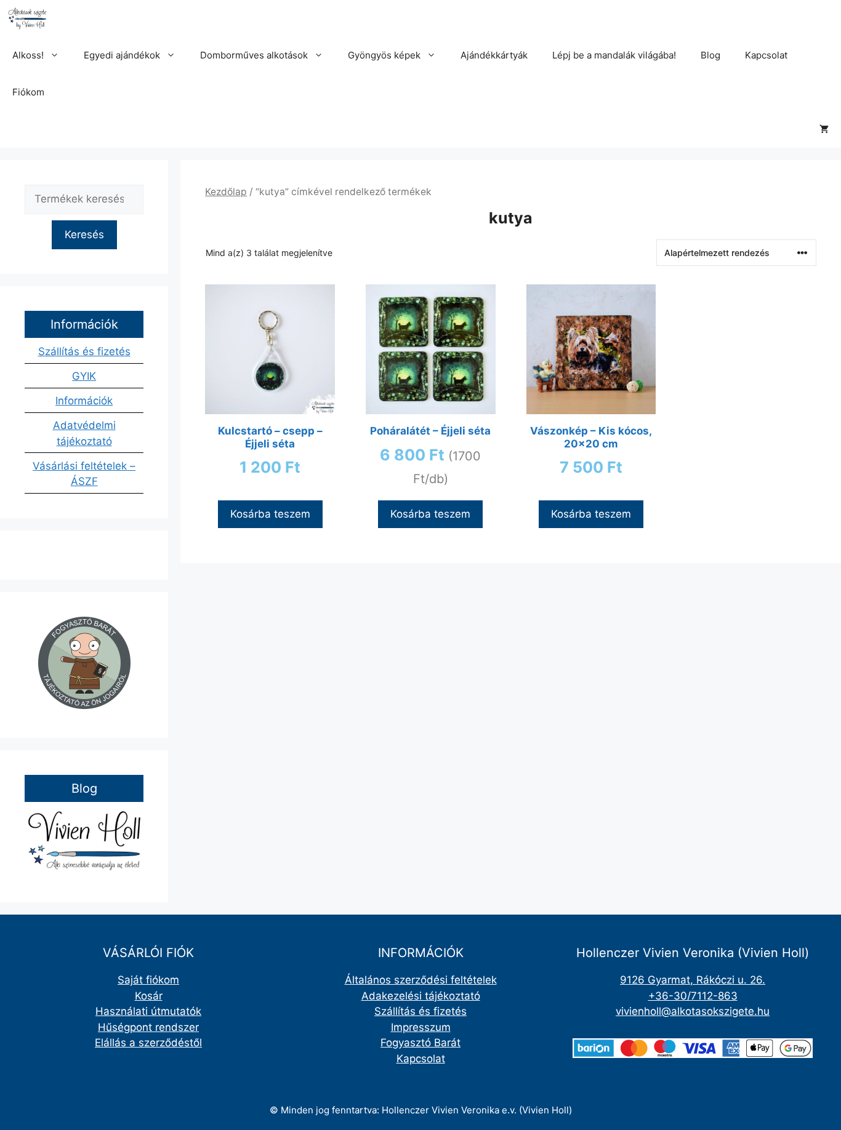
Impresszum (421, 1027)
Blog (710, 55)
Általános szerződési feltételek (421, 980)
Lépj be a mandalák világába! (614, 55)
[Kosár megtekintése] (824, 129)
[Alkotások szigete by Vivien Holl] (27, 18)
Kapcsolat (766, 55)
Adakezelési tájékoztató (420, 996)
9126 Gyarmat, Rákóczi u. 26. (692, 980)
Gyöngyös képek (384, 55)
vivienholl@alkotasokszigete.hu (693, 1011)
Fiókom (28, 92)
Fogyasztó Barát (420, 1042)
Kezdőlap (226, 192)
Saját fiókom (148, 980)
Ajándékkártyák (494, 55)
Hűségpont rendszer (148, 1027)
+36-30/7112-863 (693, 996)
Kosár (149, 996)
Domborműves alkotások (254, 55)
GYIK (84, 376)
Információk (84, 401)
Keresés (84, 234)
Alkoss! (28, 55)
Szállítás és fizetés (84, 351)
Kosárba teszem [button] (270, 514)
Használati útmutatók (148, 1011)
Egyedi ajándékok (122, 55)
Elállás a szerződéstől (148, 1042)
